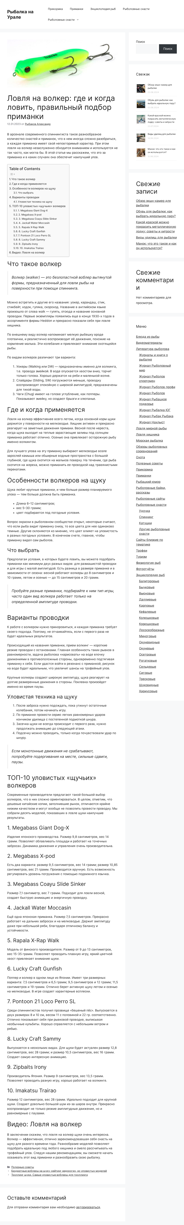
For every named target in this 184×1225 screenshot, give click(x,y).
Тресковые (147, 679)
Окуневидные (149, 642)
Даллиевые (147, 599)
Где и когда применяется (29, 184)
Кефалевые (147, 611)
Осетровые (147, 654)
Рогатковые (148, 660)
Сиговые (145, 673)
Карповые (146, 605)
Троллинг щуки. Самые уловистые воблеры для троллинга (49, 1174)
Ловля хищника (147, 434)
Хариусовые (148, 691)
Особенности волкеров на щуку (34, 188)
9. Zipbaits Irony (28, 243)
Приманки (76, 9)
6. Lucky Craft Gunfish (32, 231)
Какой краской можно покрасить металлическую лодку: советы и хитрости (162, 118)
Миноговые (147, 636)
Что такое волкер (23, 179)
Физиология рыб (148, 563)
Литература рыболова (152, 349)
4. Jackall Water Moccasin (34, 222)
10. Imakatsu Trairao (32, 248)
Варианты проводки (25, 197)
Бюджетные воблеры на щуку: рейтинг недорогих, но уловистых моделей (59, 1170)
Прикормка (55, 9)
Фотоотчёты (145, 569)
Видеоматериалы (149, 343)
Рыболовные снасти (136, 9)
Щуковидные (149, 685)
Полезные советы (22, 1167)
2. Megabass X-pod (30, 214)
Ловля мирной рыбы (151, 428)
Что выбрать (26, 192)
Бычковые (147, 587)
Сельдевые (147, 666)
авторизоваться (88, 1207)
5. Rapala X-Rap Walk (31, 227)
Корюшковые (149, 624)
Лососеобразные (151, 630)
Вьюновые (147, 593)
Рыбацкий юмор (148, 482)
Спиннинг (146, 517)
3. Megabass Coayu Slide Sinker (38, 218)
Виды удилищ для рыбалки (162, 134)
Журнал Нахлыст (152, 422)
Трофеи (141, 550)
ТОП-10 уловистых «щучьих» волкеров (39, 206)
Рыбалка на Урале (20, 14)
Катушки (145, 523)
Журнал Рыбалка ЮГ (155, 410)
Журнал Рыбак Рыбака (156, 416)
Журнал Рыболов (152, 393)
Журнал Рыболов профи (157, 387)
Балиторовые (149, 581)
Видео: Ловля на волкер (28, 252)
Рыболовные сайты (150, 498)
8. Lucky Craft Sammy (32, 239)
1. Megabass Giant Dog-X (33, 210)
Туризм (141, 556)
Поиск (140, 41)
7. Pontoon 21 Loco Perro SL (34, 235)
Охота (140, 457)
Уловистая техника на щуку (35, 201)
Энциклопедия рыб (103, 9)
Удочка (144, 511)
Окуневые (146, 648)
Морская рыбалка (149, 440)
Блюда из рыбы (147, 336)
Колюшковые (149, 618)
